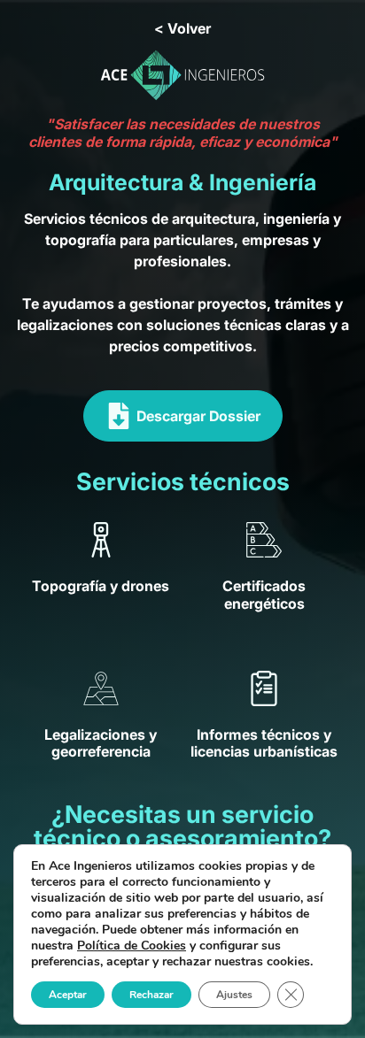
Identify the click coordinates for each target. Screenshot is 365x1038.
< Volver (182, 28)
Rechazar (151, 995)
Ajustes (234, 995)
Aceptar (68, 995)
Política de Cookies (131, 945)
